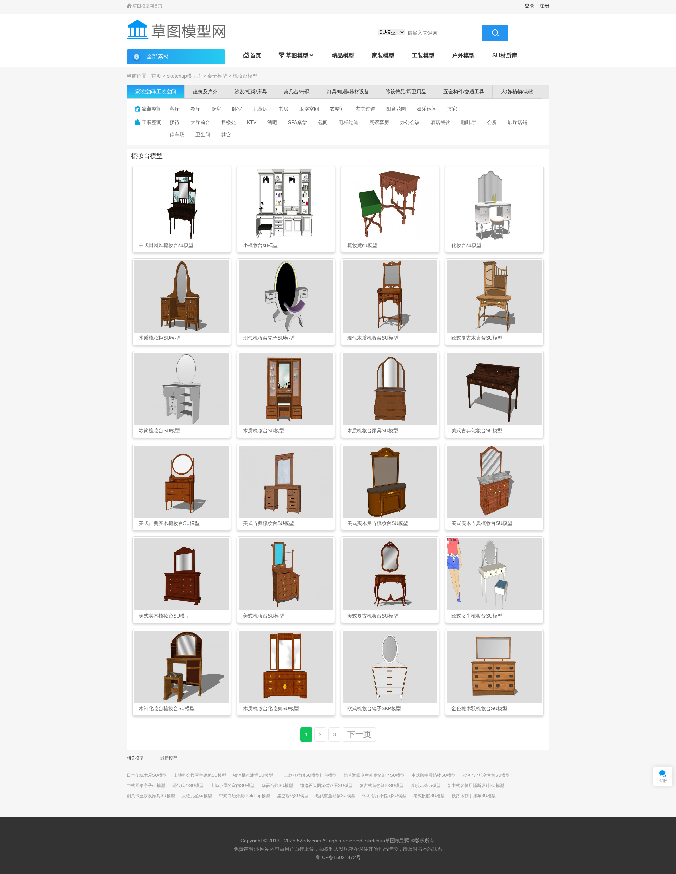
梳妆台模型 (245, 76)
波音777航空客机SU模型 (486, 775)
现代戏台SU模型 (188, 785)
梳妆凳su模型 (362, 245)
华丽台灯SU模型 (277, 785)
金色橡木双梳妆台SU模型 (479, 708)
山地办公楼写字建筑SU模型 (200, 775)
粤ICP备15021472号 (338, 857)
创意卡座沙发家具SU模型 (151, 795)
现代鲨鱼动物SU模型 (335, 795)
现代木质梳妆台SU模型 (372, 338)
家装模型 (383, 55)
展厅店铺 (517, 122)
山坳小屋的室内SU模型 (233, 785)
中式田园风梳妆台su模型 (166, 245)
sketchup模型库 (184, 76)
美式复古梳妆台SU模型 (372, 616)
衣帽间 (337, 109)
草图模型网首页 (144, 6)
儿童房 (260, 109)
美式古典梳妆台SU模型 (268, 523)
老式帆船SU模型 (429, 795)
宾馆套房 (379, 122)
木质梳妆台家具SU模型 (372, 430)
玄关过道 (365, 109)
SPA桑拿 (297, 122)
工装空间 (148, 122)
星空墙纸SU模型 (292, 795)
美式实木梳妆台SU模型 (164, 616)
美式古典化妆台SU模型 (476, 430)
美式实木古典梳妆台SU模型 (481, 523)
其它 (452, 109)
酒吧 (272, 122)
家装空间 (148, 109)
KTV (251, 122)
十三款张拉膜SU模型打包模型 (308, 775)
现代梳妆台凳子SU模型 (268, 338)
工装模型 (423, 55)
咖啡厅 (468, 122)
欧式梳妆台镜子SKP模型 (374, 708)
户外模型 (463, 55)
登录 (529, 5)
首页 (252, 55)
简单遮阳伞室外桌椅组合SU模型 (374, 775)
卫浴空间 (309, 109)
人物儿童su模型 (197, 795)
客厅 (175, 109)
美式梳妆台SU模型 (263, 616)
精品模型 (343, 55)
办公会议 (410, 122)
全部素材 (157, 57)
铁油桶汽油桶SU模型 (253, 775)
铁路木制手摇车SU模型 (474, 795)
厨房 (216, 109)
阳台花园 (396, 109)
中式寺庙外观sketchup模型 (244, 795)
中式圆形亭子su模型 (146, 785)
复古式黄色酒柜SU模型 (381, 785)
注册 (544, 5)
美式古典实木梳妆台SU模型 (169, 523)
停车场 (177, 134)
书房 (283, 109)
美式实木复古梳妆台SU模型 (377, 523)
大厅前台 (200, 122)
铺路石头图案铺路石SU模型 (326, 785)
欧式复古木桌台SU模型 (476, 338)
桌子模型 (217, 76)
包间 (323, 122)
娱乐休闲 (427, 109)
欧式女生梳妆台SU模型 (476, 616)
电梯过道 (348, 122)
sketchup (375, 840)
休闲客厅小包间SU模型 (384, 795)
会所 (492, 122)
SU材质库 (504, 55)
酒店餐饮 (440, 122)
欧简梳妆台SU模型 (159, 430)
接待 (175, 122)
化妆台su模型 (466, 245)
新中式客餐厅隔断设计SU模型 (475, 785)
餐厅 (195, 109)
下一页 (359, 734)
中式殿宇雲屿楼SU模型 (434, 775)
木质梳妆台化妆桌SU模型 (271, 708)
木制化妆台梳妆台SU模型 (167, 708)
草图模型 (296, 55)
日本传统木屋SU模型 (147, 775)
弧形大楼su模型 (425, 785)
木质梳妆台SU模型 (263, 430)
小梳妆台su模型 (260, 245)
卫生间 (202, 134)
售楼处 (228, 122)
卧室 (237, 109)
